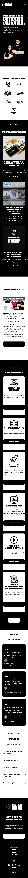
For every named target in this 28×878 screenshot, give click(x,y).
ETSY (14, 852)
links (14, 867)
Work (14, 849)
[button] (25, 4)
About (14, 854)
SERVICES (14, 620)
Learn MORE (14, 407)
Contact (14, 836)
